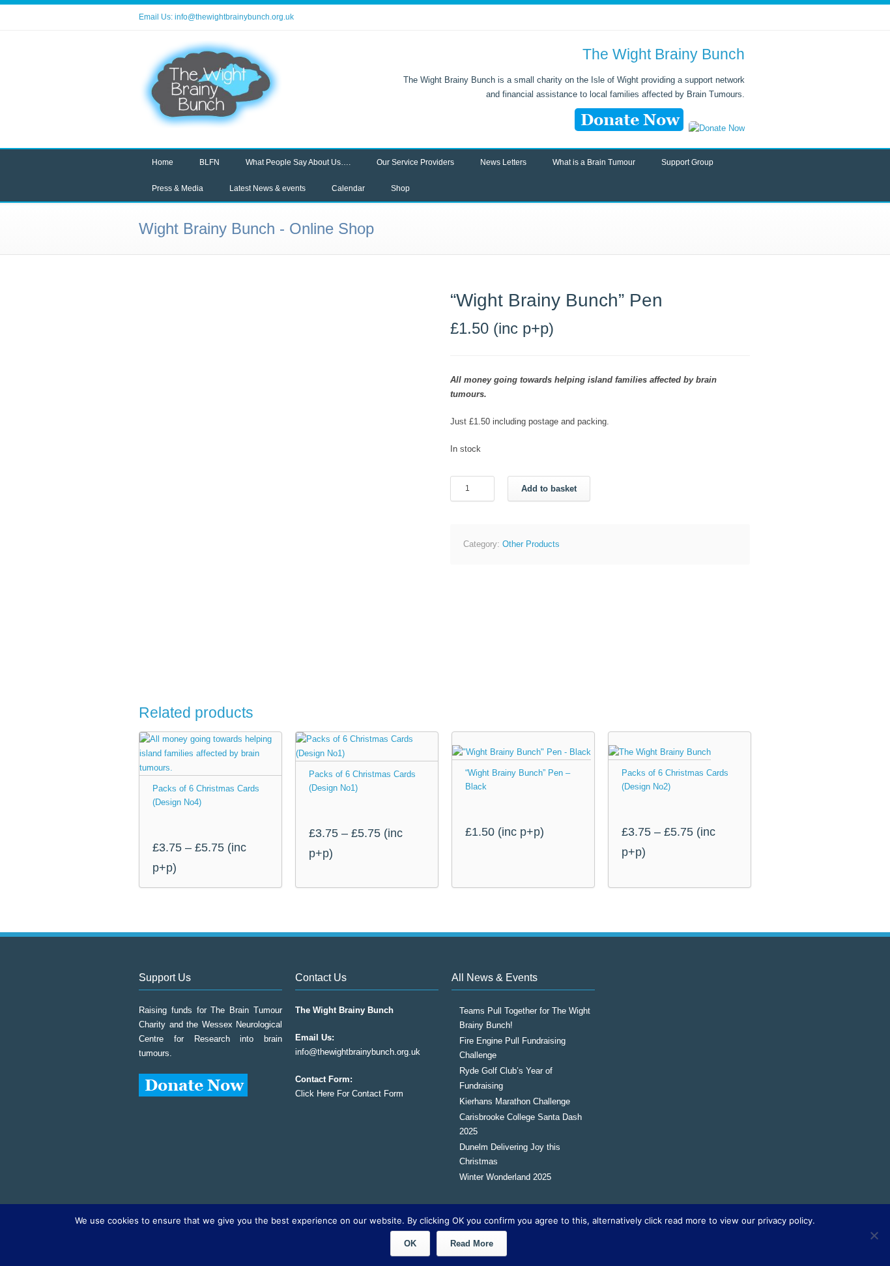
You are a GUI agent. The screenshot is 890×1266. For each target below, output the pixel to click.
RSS (738, 18)
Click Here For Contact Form (349, 1093)
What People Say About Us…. (298, 162)
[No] (873, 1235)
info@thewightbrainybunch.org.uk (234, 17)
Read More (471, 1243)
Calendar (348, 188)
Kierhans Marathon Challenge (514, 1101)
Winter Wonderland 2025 (505, 1177)
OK (410, 1243)
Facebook (686, 18)
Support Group (687, 162)
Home (162, 162)
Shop (400, 188)
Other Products (531, 544)
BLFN (209, 162)
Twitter (660, 18)
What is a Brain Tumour (594, 162)
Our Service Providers (415, 162)
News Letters (503, 162)
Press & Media (177, 188)
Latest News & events (267, 188)
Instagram (712, 18)
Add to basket (549, 488)
